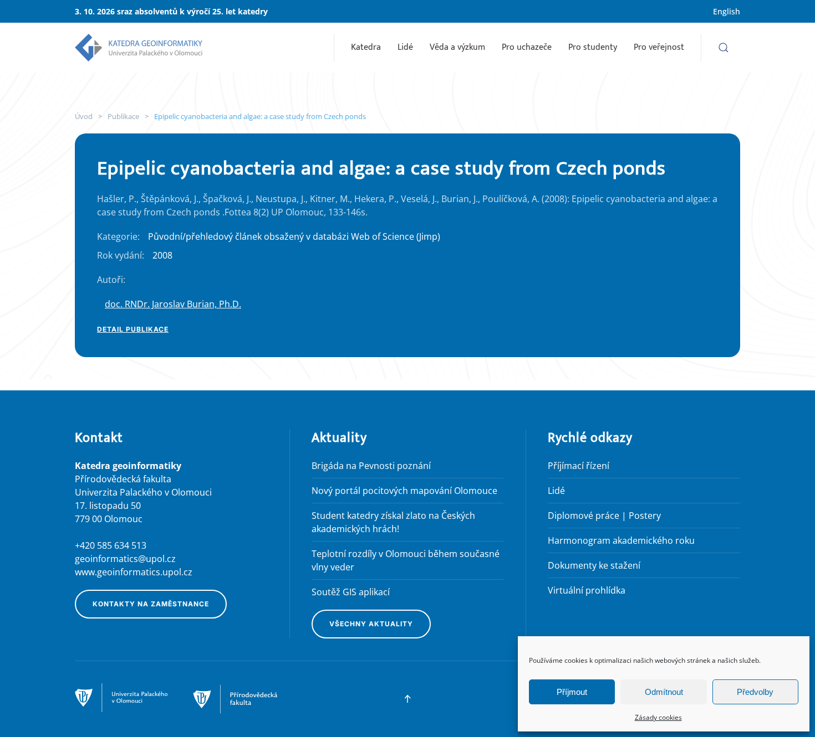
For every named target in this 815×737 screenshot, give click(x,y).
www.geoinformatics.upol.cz (133, 572)
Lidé (405, 47)
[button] (723, 47)
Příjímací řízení (578, 466)
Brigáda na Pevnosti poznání (371, 466)
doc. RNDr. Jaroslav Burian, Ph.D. (173, 304)
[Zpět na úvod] (138, 48)
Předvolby (755, 692)
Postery (645, 515)
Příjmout (572, 692)
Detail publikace (133, 329)
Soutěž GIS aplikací (351, 592)
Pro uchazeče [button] (527, 47)
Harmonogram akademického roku (621, 540)
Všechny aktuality (371, 624)
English (726, 11)
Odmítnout (664, 692)
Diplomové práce (583, 515)
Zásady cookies (658, 717)
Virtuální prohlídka (586, 590)
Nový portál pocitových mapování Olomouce (404, 491)
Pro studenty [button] (592, 47)
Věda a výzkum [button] (457, 47)
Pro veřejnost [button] (659, 47)
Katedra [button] (366, 47)
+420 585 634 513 (110, 545)
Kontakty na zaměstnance (151, 604)
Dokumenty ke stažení (594, 565)
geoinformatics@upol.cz (125, 559)
